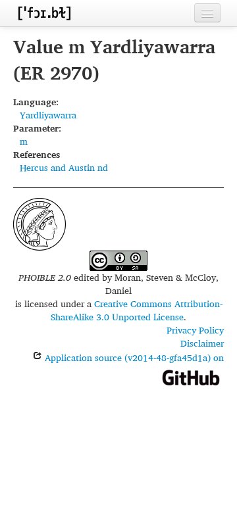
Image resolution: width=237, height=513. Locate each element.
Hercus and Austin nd (64, 167)
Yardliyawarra (48, 114)
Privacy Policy (195, 329)
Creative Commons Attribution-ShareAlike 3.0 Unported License (137, 310)
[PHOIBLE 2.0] (44, 13)
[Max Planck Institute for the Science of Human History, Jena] (39, 222)
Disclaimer (202, 343)
